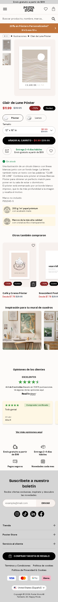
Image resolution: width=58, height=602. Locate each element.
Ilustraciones (20, 36)
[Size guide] (7, 151)
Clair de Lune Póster (40, 36)
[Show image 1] (7, 45)
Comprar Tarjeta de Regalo (32, 556)
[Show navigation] (5, 9)
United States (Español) (30, 587)
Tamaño (7, 124)
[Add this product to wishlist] (51, 151)
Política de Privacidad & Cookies (29, 570)
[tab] (46, 9)
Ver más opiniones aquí (29, 432)
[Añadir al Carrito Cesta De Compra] (33, 284)
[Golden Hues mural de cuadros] (22, 330)
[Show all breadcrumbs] (6, 36)
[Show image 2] (7, 59)
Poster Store (36, 594)
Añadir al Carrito (29, 140)
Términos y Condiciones (17, 565)
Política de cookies (43, 565)
